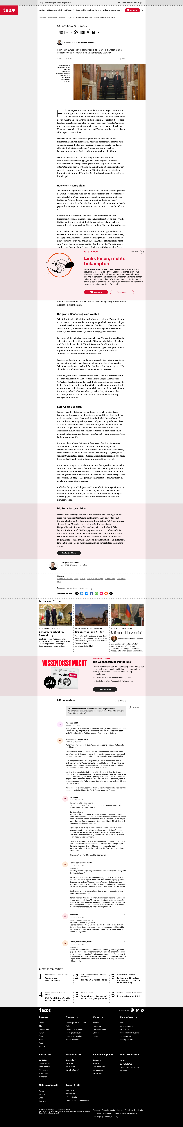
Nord (41, 1043)
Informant (97, 1113)
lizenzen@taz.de (54, 1113)
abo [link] (118, 3)
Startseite (42, 17)
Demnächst (97, 1060)
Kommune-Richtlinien (125, 1110)
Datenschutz (107, 1113)
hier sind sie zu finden (81, 713)
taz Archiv (124, 1071)
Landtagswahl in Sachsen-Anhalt (76, 1024)
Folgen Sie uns (124, 1010)
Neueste (117, 701)
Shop (41, 1098)
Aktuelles (96, 1023)
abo (121, 1023)
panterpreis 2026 (127, 1040)
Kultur (41, 1033)
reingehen (43, 1077)
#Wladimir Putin (110, 579)
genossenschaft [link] (127, 3)
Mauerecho (43, 1070)
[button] (142, 10)
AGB (124, 1113)
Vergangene (98, 1070)
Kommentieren (72, 588)
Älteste (123, 701)
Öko (40, 1026)
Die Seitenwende (99, 1029)
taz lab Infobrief (72, 1070)
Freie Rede (43, 1073)
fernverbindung (45, 1063)
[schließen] (142, 252)
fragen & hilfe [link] (66, 3)
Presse (95, 1036)
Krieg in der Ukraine (74, 1036)
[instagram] (142, 1011)
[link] (51, 10)
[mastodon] (132, 1011)
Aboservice (70, 1094)
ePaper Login (71, 1097)
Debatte (62, 17)
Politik (41, 1023)
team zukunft (71, 1060)
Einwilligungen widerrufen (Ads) (105, 1117)
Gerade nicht (134, 252)
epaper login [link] (138, 3)
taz (45, 1010)
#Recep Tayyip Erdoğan (95, 579)
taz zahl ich (124, 1029)
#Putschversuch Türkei (65, 579)
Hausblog (97, 1026)
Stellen (96, 1033)
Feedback (70, 1090)
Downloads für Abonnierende (77, 1100)
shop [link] (59, 3)
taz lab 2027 (98, 1073)
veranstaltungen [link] (50, 3)
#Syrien (82, 579)
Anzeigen (42, 1101)
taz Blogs (123, 1061)
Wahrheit (42, 1046)
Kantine (42, 1094)
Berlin (41, 1040)
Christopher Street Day (75, 1029)
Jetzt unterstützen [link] (69, 553)
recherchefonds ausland (129, 1033)
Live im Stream (99, 1067)
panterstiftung (125, 1036)
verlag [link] (41, 3)
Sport (41, 1036)
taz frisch (69, 1063)
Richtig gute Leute (73, 1033)
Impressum (117, 1113)
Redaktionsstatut (109, 1110)
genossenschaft (126, 1026)
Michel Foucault (72, 1040)
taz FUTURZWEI (126, 1064)
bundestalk (43, 1060)
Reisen (41, 1091)
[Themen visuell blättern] (122, 10)
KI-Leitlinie (138, 1110)
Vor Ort (96, 1063)
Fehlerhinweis (83, 588)
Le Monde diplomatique (129, 1067)
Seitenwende (132, 1113)
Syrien (70, 17)
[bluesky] (137, 1011)
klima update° (44, 1067)
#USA (76, 579)
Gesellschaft (52, 17)
